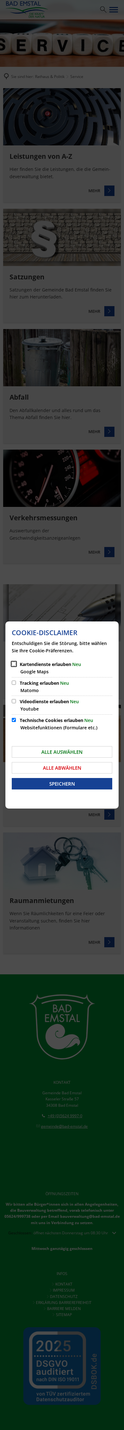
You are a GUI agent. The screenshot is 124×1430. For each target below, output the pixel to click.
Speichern (62, 784)
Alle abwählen (62, 768)
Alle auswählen (62, 752)
